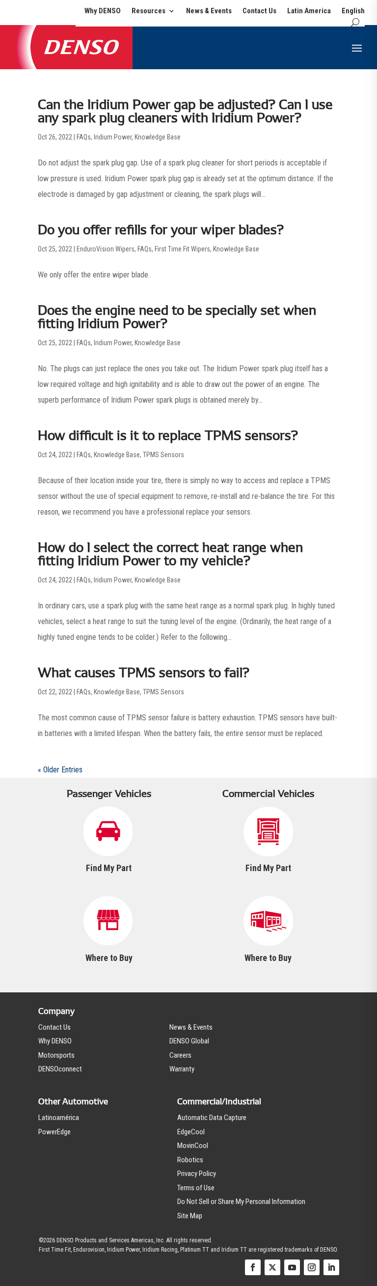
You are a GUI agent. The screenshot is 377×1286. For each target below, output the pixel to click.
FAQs (84, 137)
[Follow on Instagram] (312, 1267)
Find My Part (109, 868)
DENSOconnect (60, 1069)
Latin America (309, 11)
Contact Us (259, 11)
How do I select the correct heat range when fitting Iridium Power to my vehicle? (170, 554)
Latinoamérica (58, 1117)
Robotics (190, 1159)
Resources (148, 11)
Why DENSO (102, 11)
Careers (180, 1055)
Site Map (189, 1215)
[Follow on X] (272, 1267)
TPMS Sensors (163, 455)
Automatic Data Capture (211, 1117)
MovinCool (192, 1145)
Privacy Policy (196, 1173)
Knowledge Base (158, 137)
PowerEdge (54, 1131)
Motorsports (56, 1055)
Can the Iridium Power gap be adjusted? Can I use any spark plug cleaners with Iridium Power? (185, 111)
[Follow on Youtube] (292, 1267)
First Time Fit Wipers (182, 249)
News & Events (209, 11)
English (353, 11)
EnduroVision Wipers (106, 249)
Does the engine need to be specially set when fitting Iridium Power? (177, 316)
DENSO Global (189, 1041)
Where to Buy (109, 958)
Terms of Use (196, 1187)
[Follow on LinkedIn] (331, 1267)
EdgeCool (191, 1131)
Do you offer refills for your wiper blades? (161, 229)
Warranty (181, 1069)
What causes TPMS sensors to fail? (143, 672)
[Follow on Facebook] (253, 1267)
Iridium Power (113, 137)
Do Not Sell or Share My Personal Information (241, 1201)
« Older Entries (60, 769)
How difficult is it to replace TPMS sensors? (168, 435)
